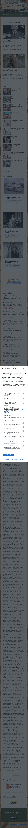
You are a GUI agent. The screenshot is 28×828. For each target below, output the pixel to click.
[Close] (25, 369)
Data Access (14, 459)
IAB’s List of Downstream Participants (15, 386)
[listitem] (14, 391)
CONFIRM (8, 454)
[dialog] (14, 414)
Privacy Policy (21, 459)
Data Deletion (6, 459)
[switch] (23, 393)
